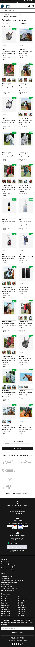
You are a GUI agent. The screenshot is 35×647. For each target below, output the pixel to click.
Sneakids (21, 605)
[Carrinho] (33, 6)
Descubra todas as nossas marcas (17, 493)
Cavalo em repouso (23, 15)
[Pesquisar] (6, 10)
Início (3, 15)
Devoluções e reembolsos (9, 582)
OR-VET (4, 220)
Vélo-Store (21, 615)
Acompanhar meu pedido (9, 566)
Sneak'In (20, 603)
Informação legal (6, 584)
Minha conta (5, 562)
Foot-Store (4, 607)
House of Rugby (6, 613)
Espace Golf (5, 605)
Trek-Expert (21, 611)
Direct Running (5, 601)
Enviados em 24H (11, 15)
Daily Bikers (5, 599)
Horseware (22, 49)
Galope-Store (5, 609)
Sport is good (22, 607)
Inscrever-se (17, 632)
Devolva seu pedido (17, 539)
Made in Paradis (6, 615)
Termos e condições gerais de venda (12, 580)
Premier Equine (7, 84)
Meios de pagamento (7, 586)
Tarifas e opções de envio (9, 588)
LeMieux (4, 49)
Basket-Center (5, 597)
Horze (20, 254)
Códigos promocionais (8, 570)
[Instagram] (17, 644)
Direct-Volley (5, 603)
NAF (3, 254)
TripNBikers (21, 613)
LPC (20, 220)
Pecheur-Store (22, 599)
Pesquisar (11, 11)
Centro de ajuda (6, 564)
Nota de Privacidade (7, 590)
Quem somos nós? (7, 576)
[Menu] (2, 11)
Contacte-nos (17, 508)
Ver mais (17, 448)
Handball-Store (6, 611)
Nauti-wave (21, 597)
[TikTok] (21, 644)
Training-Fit (21, 609)
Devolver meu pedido (7, 568)
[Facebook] (13, 644)
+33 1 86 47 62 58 (17, 513)
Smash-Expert (22, 601)
